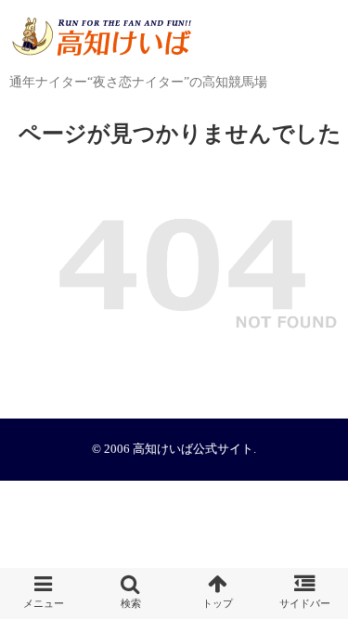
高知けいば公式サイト (193, 449)
